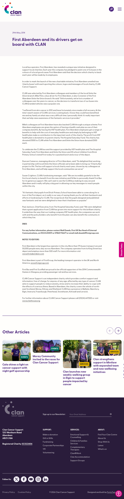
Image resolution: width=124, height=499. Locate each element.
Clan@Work (75, 453)
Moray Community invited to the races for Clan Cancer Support (46, 359)
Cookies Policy (24, 492)
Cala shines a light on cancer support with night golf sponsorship (16, 368)
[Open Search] (111, 9)
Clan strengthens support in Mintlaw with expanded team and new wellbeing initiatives (106, 365)
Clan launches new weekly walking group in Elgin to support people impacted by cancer (76, 378)
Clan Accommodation (80, 456)
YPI (44, 449)
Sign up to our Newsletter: (54, 414)
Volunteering (48, 452)
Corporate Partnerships (53, 445)
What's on (102, 449)
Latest (100, 445)
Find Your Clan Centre (107, 434)
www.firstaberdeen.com (33, 253)
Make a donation (50, 434)
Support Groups (77, 460)
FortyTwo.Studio (114, 492)
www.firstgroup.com (40, 262)
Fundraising (48, 441)
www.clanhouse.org (31, 300)
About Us (102, 438)
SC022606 (27, 443)
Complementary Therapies (77, 448)
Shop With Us (104, 441)
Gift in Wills (48, 438)
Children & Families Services (78, 442)
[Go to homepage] (11, 9)
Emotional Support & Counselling (79, 435)
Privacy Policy (8, 492)
